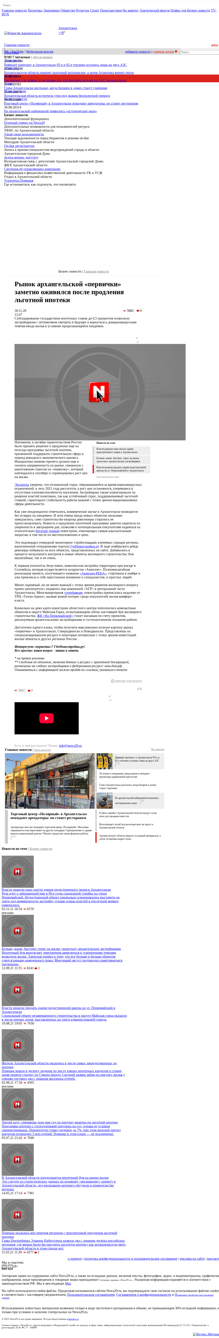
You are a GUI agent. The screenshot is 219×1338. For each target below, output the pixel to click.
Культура (82, 10)
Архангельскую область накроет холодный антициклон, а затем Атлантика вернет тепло (69, 72)
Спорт (94, 10)
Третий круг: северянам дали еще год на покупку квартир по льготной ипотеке (60, 1122)
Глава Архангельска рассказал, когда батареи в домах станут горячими (55, 88)
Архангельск (67, 28)
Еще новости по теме (107, 476)
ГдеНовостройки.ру (84, 546)
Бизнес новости (198, 10)
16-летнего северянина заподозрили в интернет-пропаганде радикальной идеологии (124, 775)
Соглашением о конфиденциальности (143, 1294)
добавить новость (138, 51)
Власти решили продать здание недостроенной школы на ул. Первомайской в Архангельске (121, 469)
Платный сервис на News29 (24, 122)
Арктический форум (155, 10)
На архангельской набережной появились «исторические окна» (50, 111)
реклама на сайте (192, 1258)
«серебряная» (73, 592)
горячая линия (163, 51)
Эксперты (22, 484)
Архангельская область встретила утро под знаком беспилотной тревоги (57, 96)
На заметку (131, 10)
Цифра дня (178, 10)
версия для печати (128, 680)
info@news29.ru (70, 745)
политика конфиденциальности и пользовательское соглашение (131, 1258)
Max (68, 1283)
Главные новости (14, 10)
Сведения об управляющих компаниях (32, 169)
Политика (35, 10)
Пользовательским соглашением (90, 1294)
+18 (61, 33)
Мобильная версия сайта (21, 1258)
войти (214, 45)
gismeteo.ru (73, 1319)
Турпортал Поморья (18, 180)
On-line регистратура (19, 146)
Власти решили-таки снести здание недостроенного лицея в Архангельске (117, 450)
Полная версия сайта (18, 18)
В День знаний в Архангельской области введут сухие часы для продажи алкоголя (128, 815)
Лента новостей (42, 750)
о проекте (75, 1258)
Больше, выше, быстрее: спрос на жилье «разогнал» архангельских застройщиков (118, 460)
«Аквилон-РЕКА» (93, 573)
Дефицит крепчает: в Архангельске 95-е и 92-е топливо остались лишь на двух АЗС (65, 65)
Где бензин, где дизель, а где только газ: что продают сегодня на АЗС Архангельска (65, 80)
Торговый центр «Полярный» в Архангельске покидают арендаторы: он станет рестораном (71, 103)
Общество (68, 10)
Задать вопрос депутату (21, 157)
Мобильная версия (39, 51)
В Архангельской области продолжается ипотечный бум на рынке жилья (55, 1177)
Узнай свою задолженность (24, 134)
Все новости (157, 749)
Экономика (51, 10)
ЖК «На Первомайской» (55, 616)
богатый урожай (47, 531)
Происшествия (111, 10)
